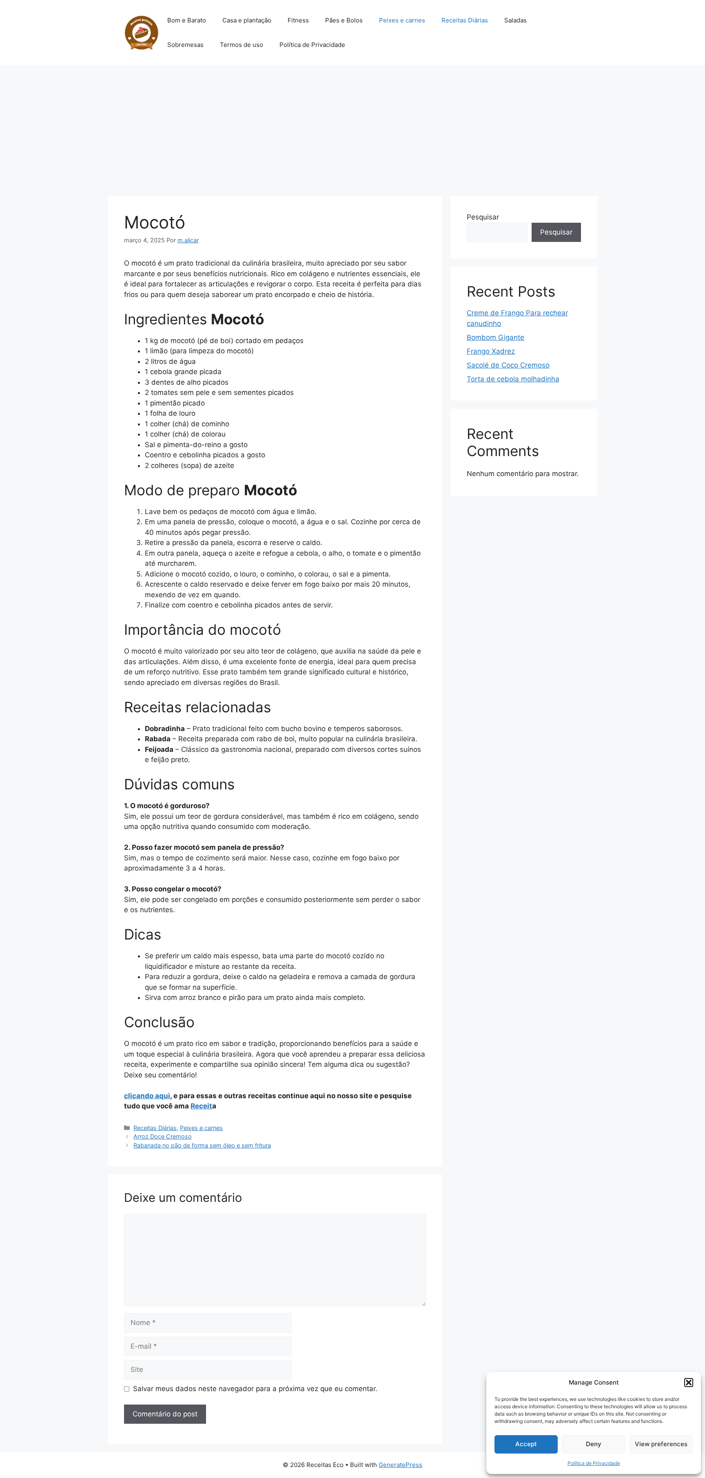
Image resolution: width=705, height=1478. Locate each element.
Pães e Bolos (344, 20)
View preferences (661, 1444)
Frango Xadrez (491, 351)
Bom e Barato (186, 20)
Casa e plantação (246, 20)
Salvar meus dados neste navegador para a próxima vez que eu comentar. (255, 1389)
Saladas (515, 20)
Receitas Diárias (464, 20)
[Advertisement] (352, 126)
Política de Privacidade (594, 1463)
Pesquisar (483, 217)
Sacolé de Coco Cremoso (508, 365)
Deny (593, 1444)
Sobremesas (185, 45)
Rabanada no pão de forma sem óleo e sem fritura (202, 1145)
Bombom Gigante (495, 337)
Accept (526, 1444)
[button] (689, 1382)
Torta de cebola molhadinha (513, 379)
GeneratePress (400, 1465)
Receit (201, 1106)
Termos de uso (241, 45)
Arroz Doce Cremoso (162, 1136)
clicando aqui (147, 1096)
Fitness (298, 20)
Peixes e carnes (402, 20)
